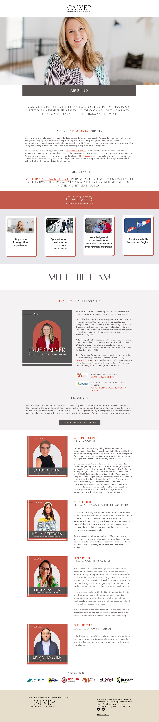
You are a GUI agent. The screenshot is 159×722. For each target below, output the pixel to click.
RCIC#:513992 (82, 360)
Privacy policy (103, 714)
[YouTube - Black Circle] (103, 709)
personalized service (56, 179)
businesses (85, 156)
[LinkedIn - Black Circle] (98, 709)
